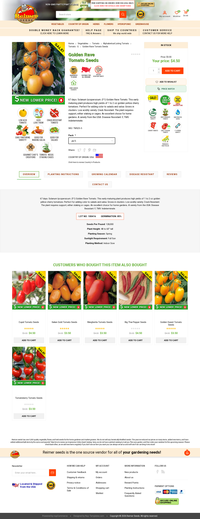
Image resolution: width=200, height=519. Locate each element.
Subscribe (52, 472)
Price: (163, 57)
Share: (71, 150)
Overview (29, 174)
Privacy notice (73, 482)
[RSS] (163, 471)
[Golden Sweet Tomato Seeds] (171, 287)
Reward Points (132, 482)
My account (164, 16)
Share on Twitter (79, 150)
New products (131, 472)
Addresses (101, 482)
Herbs (96, 24)
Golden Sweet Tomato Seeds (171, 323)
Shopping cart (102, 488)
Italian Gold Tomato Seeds (64, 322)
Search (122, 14)
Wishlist (99, 493)
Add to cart (172, 71)
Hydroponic (124, 24)
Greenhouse (142, 24)
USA (92, 157)
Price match (168, 89)
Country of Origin (78, 24)
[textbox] (87, 14)
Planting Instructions (134, 488)
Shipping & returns (75, 477)
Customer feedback (76, 472)
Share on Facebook (84, 150)
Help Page (94, 30)
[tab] (29, 174)
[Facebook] (157, 471)
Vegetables (57, 24)
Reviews (172, 174)
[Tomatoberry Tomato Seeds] (29, 363)
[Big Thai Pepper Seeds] (135, 287)
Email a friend (94, 150)
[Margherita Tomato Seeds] (100, 287)
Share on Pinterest (89, 150)
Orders (99, 477)
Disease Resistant (142, 174)
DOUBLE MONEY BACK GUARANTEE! (54, 30)
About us (129, 477)
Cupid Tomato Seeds (29, 322)
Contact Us (100, 184)
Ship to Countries (122, 30)
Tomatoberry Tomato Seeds (28, 398)
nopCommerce (61, 516)
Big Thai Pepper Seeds (135, 322)
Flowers (108, 24)
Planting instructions (63, 174)
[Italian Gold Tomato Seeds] (64, 287)
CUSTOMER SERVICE (157, 30)
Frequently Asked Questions (133, 494)
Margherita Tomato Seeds (99, 322)
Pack (71, 135)
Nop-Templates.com (94, 516)
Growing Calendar (104, 174)
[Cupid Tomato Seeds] (29, 287)
